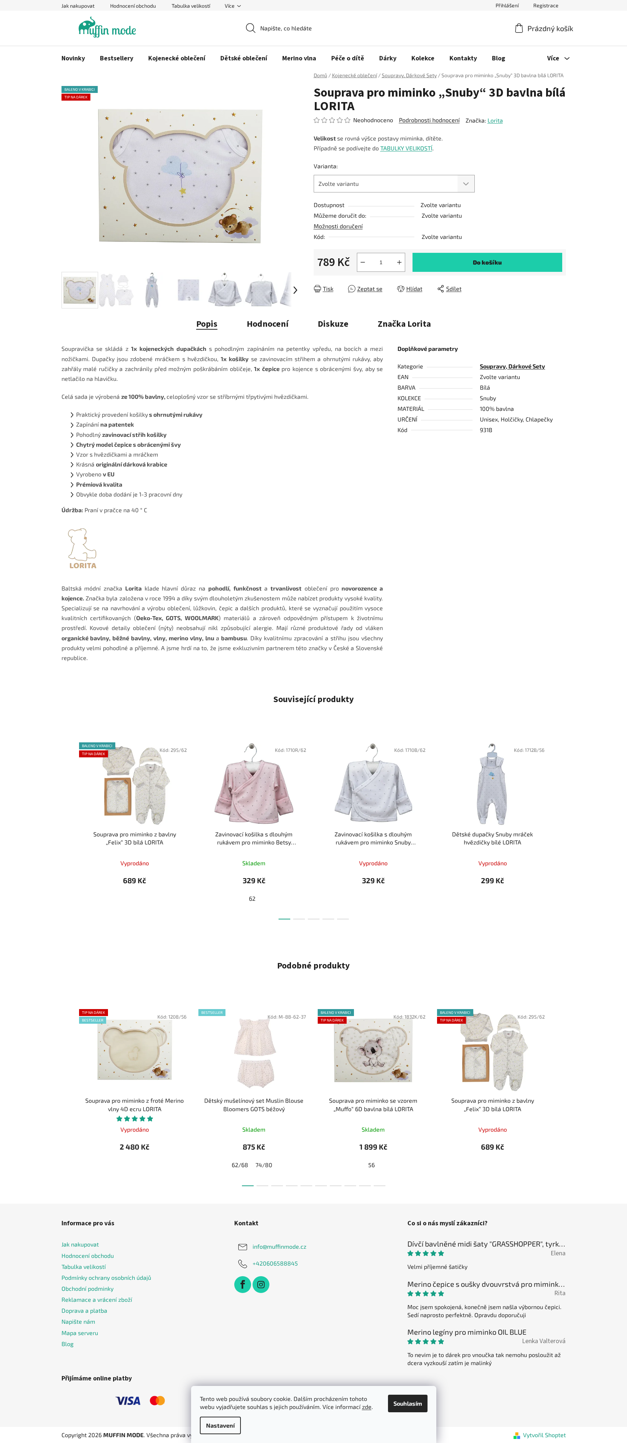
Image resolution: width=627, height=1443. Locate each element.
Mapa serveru (79, 1332)
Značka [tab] (404, 324)
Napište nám (78, 1321)
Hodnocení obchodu (133, 6)
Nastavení (220, 1425)
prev (67, 829)
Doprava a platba (84, 1310)
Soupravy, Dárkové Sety (512, 366)
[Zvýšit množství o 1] (399, 262)
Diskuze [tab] (333, 324)
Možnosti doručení (338, 225)
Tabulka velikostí (191, 6)
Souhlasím (407, 1403)
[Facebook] (242, 1284)
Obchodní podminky (87, 1288)
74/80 (263, 1164)
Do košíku (487, 262)
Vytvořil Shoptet (544, 1434)
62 (252, 898)
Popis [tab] (206, 324)
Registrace (546, 5)
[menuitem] (73, 58)
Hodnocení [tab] (267, 324)
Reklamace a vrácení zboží (96, 1299)
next (560, 829)
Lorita (495, 120)
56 (371, 1164)
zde (367, 1406)
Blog (67, 1343)
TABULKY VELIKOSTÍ (406, 148)
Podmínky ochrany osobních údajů (106, 1277)
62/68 (240, 1164)
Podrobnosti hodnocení (429, 119)
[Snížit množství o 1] (362, 262)
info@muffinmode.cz (279, 1246)
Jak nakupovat (77, 6)
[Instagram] (261, 1284)
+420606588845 (275, 1263)
